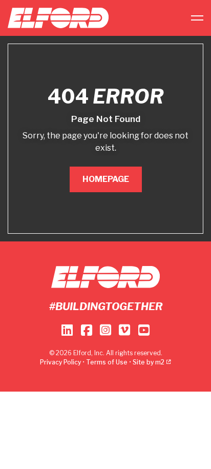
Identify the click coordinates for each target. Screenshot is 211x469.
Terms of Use (107, 362)
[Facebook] (86, 329)
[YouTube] (144, 329)
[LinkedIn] (67, 329)
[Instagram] (105, 329)
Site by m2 (148, 362)
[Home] (58, 18)
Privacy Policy (60, 362)
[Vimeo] (124, 329)
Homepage (105, 179)
